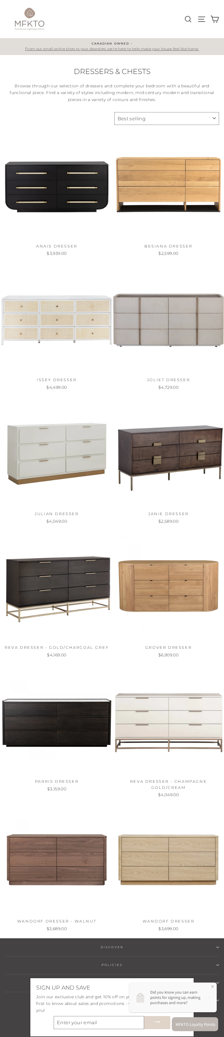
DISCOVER (112, 947)
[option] (112, 46)
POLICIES (112, 965)
